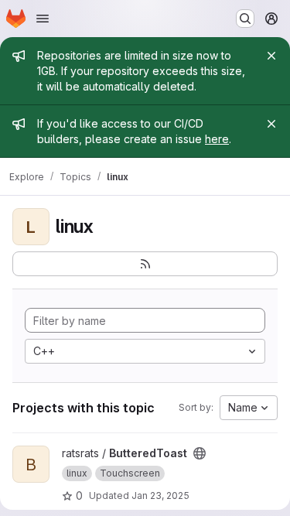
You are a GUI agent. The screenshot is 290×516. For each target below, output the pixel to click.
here (217, 138)
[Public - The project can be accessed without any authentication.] (199, 453)
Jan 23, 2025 (160, 495)
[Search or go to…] (245, 18)
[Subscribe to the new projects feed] (145, 263)
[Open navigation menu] (42, 18)
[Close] (271, 55)
